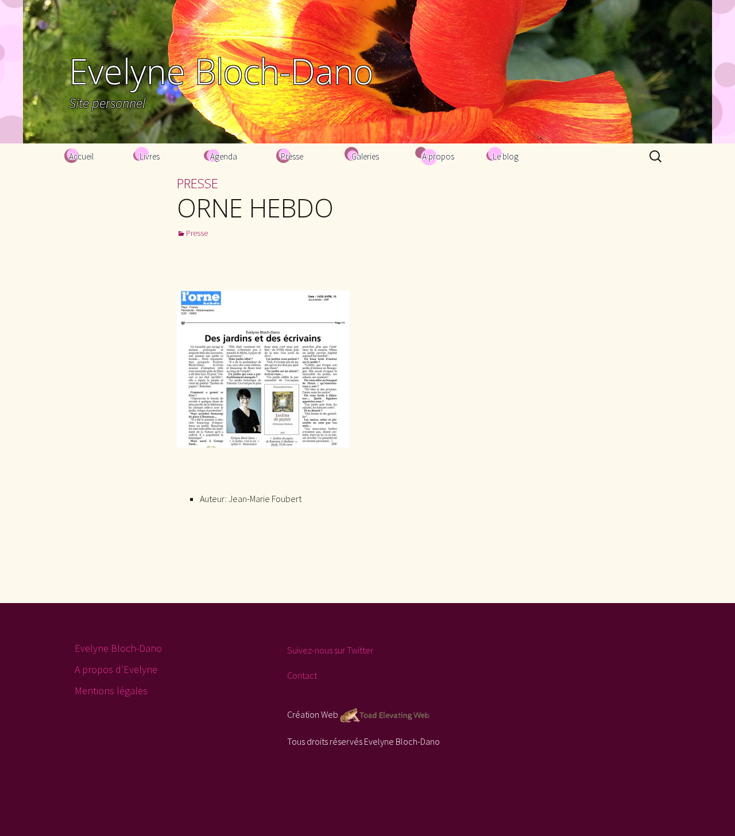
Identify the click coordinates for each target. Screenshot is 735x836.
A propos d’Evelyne (116, 669)
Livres (150, 156)
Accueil (81, 156)
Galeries (365, 156)
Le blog (506, 156)
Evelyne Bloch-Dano (118, 648)
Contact (302, 675)
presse (197, 183)
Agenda (223, 156)
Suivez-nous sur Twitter (330, 650)
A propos (438, 156)
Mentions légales (111, 690)
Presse (292, 156)
